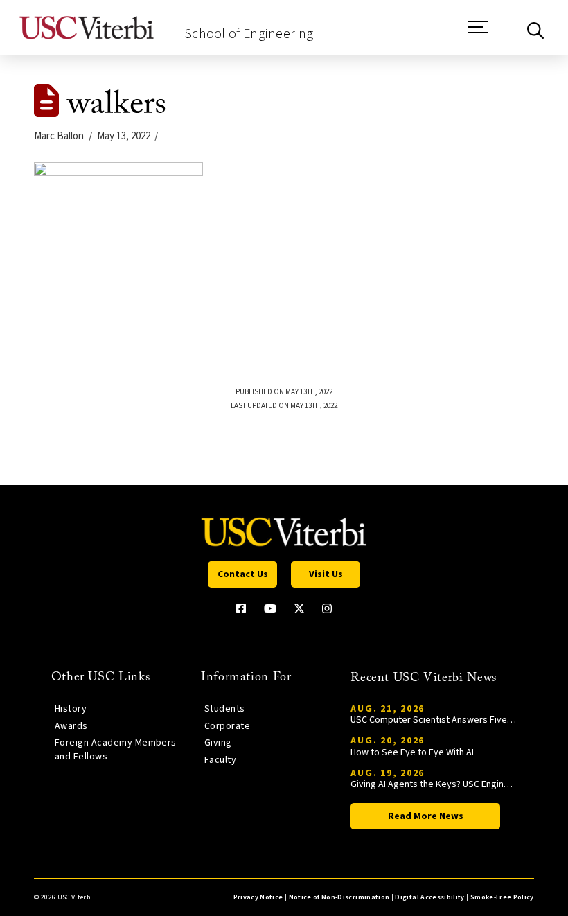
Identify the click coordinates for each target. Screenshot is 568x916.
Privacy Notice (258, 897)
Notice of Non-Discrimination (339, 897)
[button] (478, 34)
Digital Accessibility (429, 897)
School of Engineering (248, 34)
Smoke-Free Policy (502, 897)
